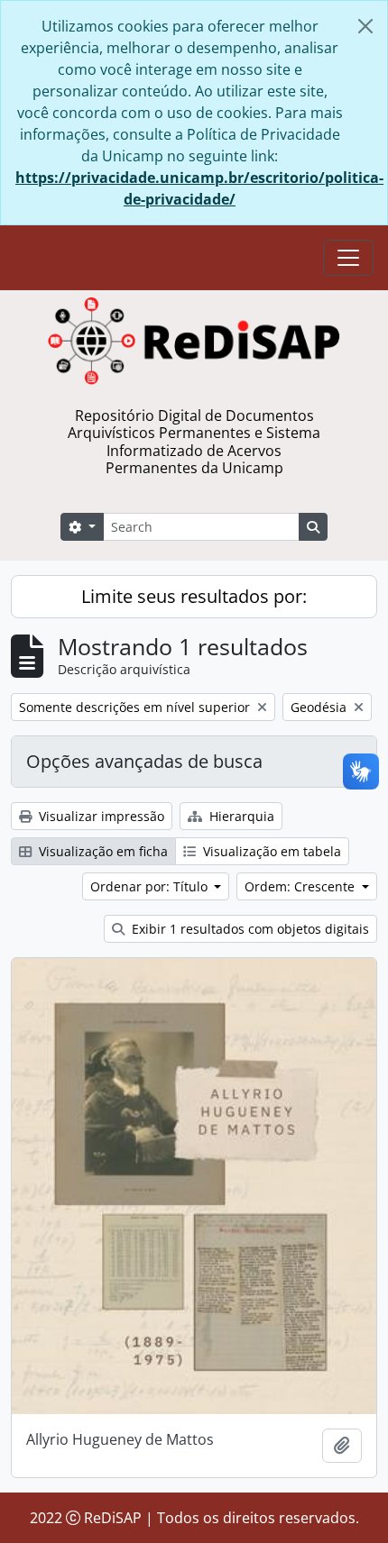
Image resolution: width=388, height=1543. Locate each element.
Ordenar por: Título (150, 886)
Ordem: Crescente (301, 886)
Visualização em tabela (270, 851)
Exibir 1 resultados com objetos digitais (248, 928)
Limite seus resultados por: (194, 596)
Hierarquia (240, 816)
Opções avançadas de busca (144, 761)
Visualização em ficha (101, 851)
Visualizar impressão (99, 816)
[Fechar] (365, 26)
